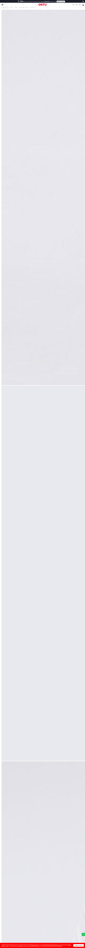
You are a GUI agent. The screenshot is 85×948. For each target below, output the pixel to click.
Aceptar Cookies (78, 945)
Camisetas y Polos (24, 7)
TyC (55, 1)
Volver (6, 7)
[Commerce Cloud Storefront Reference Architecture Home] (42, 4)
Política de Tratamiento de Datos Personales (51, 945)
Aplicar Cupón (60, 1)
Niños (11, 7)
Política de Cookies (35, 945)
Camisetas (33, 7)
